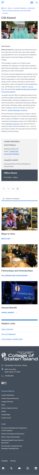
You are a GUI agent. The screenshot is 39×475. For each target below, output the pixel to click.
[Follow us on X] (11, 468)
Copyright (4, 461)
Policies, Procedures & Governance (12, 434)
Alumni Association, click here (17, 110)
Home (4, 8)
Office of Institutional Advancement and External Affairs (16, 10)
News (3, 405)
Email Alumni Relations (11, 154)
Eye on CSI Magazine (9, 334)
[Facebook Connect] (3, 189)
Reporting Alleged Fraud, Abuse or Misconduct (12, 441)
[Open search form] (36, 2)
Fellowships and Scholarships (14, 275)
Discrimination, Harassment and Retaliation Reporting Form (11, 447)
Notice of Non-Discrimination (10, 437)
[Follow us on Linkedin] (36, 468)
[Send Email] (13, 189)
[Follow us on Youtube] (19, 468)
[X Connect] (8, 189)
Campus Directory (7, 401)
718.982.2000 (9, 376)
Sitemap (13, 461)
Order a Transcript (7, 329)
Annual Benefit (7, 312)
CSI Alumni (5, 13)
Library (3, 411)
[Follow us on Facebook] (3, 468)
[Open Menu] (31, 2)
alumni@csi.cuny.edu (12, 124)
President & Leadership (20, 8)
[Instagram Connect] (17, 189)
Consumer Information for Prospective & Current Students (14, 429)
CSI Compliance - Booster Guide (12, 339)
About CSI (10, 8)
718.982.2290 (13, 151)
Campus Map (5, 414)
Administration (31, 8)
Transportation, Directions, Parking (16, 365)
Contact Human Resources (10, 398)
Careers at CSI (6, 418)
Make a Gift (6, 239)
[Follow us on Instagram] (27, 468)
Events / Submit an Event (9, 408)
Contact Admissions (7, 395)
